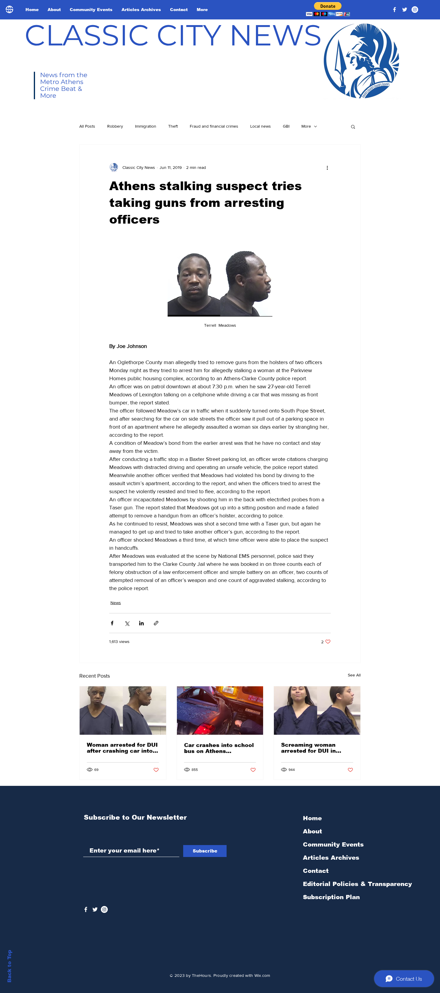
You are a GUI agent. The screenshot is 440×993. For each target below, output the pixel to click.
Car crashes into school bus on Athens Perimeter (219, 748)
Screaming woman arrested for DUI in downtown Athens (308, 748)
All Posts (87, 126)
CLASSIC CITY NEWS (173, 35)
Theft (173, 126)
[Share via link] (156, 623)
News (115, 602)
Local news (260, 126)
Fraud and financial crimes (214, 126)
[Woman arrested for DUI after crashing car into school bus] (123, 710)
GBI (286, 126)
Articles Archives (331, 857)
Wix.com (262, 975)
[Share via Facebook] (112, 623)
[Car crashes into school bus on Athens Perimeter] (220, 710)
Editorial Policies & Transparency (357, 884)
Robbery (115, 126)
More (306, 126)
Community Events (333, 844)
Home (312, 818)
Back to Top (9, 966)
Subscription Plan (331, 897)
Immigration (145, 126)
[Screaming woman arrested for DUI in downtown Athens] (317, 710)
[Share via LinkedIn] (141, 623)
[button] (328, 9)
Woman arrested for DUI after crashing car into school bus (122, 748)
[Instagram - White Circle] (415, 9)
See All (354, 675)
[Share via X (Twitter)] (127, 623)
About (312, 831)
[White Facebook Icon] (85, 909)
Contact (316, 870)
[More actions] (327, 167)
